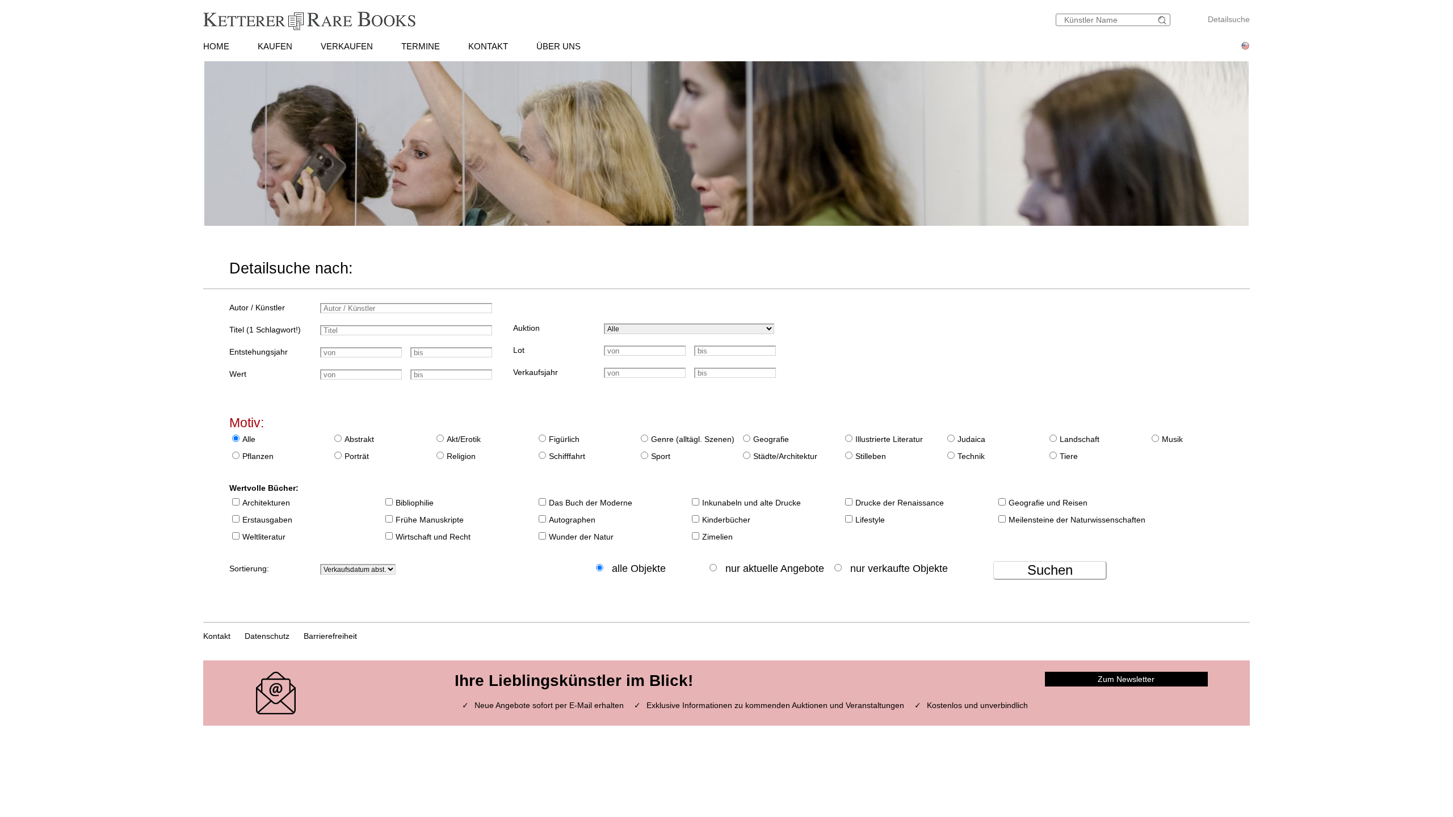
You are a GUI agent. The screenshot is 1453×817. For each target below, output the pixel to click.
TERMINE (420, 46)
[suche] (1163, 20)
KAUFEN (275, 46)
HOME (216, 46)
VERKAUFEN (347, 46)
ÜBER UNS (558, 46)
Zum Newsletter (1126, 679)
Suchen (1050, 570)
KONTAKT (488, 46)
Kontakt (216, 636)
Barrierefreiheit (330, 636)
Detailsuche (1229, 19)
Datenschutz (267, 636)
